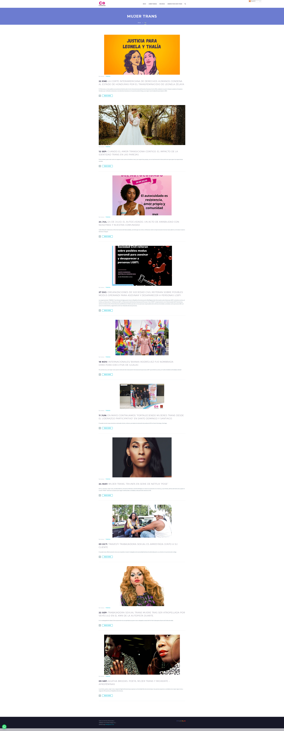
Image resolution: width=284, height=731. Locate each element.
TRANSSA (107, 76)
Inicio (144, 3)
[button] (100, 96)
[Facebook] (177, 721)
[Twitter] (179, 721)
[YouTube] (184, 721)
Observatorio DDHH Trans (174, 3)
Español (253, 1)
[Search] (185, 4)
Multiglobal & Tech (110, 724)
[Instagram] (181, 721)
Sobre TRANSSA (153, 3)
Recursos (162, 3)
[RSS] (182, 721)
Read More (107, 95)
